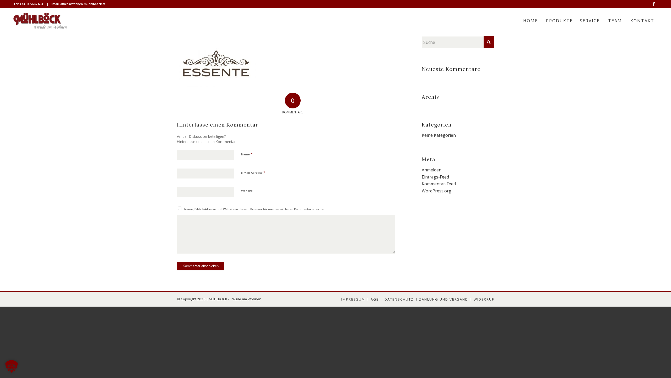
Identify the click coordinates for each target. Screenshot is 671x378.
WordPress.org (436, 191)
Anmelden (431, 170)
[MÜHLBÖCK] (40, 21)
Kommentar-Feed (439, 184)
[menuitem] (530, 21)
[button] (11, 366)
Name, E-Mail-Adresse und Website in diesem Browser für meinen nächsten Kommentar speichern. (255, 209)
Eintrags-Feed (435, 177)
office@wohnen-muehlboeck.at (82, 4)
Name (246, 154)
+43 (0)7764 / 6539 (32, 4)
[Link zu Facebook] (654, 4)
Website (247, 191)
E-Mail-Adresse (253, 172)
